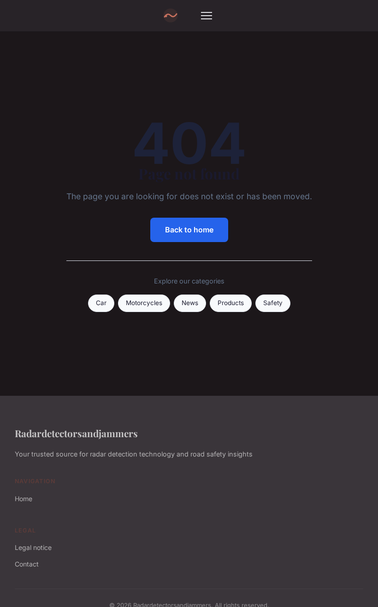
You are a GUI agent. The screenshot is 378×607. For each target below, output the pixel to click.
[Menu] (206, 15)
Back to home (189, 229)
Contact (27, 564)
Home (23, 499)
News (190, 302)
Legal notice (33, 547)
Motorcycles (144, 302)
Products (231, 302)
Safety (273, 302)
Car (101, 302)
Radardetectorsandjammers (76, 433)
